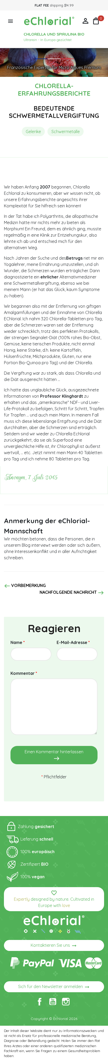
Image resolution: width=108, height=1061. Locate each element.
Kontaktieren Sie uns (54, 946)
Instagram (66, 1001)
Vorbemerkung (25, 586)
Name (17, 642)
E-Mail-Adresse (73, 642)
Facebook (39, 1001)
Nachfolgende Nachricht (72, 593)
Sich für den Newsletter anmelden (54, 987)
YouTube (52, 1001)
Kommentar (23, 673)
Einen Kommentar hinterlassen (54, 755)
